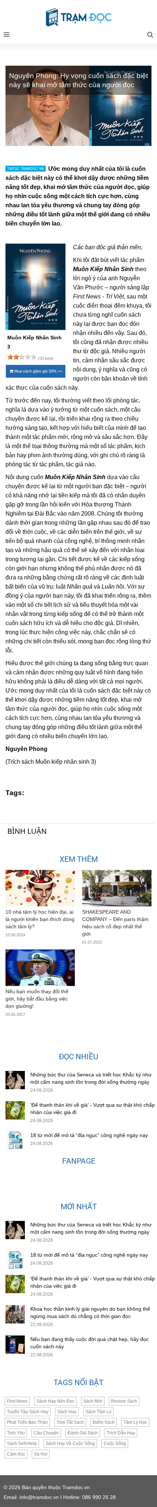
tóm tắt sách (70, 1422)
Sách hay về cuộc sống (70, 1443)
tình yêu (16, 1432)
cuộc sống (115, 1443)
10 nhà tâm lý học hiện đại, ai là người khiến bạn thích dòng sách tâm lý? (39, 919)
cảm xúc (16, 1454)
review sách (124, 1401)
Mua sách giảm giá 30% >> (37, 371)
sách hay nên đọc (55, 1401)
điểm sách (104, 1422)
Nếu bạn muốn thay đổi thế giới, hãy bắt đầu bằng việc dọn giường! (36, 998)
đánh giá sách (83, 1432)
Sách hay (67, 1411)
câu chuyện (46, 1432)
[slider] (22, 357)
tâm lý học (135, 1422)
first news (17, 1401)
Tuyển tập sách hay (28, 1411)
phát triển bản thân (27, 1422)
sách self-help (22, 1443)
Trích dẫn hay (121, 1432)
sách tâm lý (98, 1411)
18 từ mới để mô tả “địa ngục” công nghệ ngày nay (89, 1135)
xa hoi (40, 1454)
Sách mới (92, 1401)
